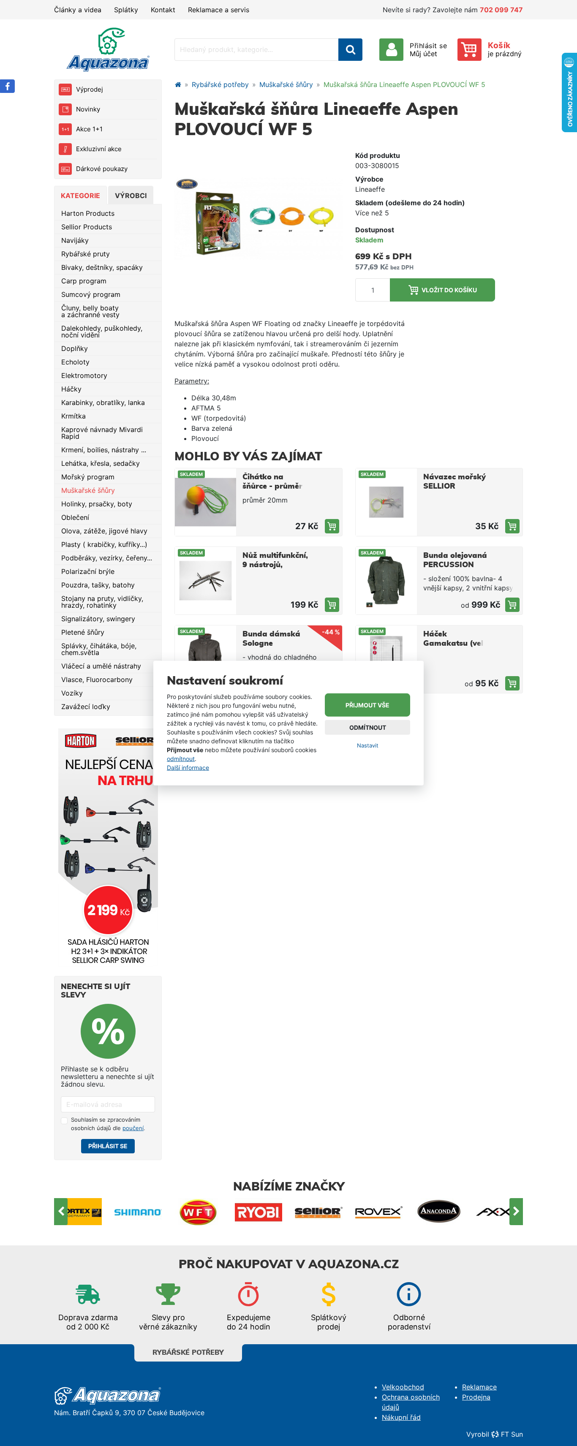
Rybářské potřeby (220, 84)
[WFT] (138, 1211)
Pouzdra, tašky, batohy (98, 585)
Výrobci (131, 195)
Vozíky (72, 693)
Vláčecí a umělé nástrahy (101, 666)
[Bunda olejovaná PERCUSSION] (512, 605)
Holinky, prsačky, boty (96, 504)
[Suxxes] (499, 1211)
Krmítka (73, 416)
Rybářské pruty (85, 254)
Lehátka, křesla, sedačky (100, 463)
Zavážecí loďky (85, 706)
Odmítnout (367, 727)
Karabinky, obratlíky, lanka (103, 402)
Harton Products (87, 213)
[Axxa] (439, 1211)
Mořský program (87, 477)
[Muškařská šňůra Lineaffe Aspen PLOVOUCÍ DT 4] (258, 218)
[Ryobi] (199, 1211)
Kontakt (163, 9)
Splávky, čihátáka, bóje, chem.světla (98, 649)
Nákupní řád (401, 1417)
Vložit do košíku (449, 290)
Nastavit (367, 745)
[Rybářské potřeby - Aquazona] (177, 84)
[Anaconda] (379, 1211)
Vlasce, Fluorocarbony (97, 679)
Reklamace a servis (218, 9)
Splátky (126, 9)
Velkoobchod (403, 1387)
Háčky (71, 389)
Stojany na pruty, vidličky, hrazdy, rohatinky (102, 601)
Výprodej (89, 89)
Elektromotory (84, 375)
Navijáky (75, 240)
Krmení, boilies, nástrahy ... (103, 450)
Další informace (188, 767)
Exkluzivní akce (99, 149)
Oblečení (75, 517)
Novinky (88, 109)
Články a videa (77, 9)
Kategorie (80, 195)
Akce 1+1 (89, 129)
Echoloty (75, 362)
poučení (133, 1128)
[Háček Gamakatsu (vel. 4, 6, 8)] (512, 683)
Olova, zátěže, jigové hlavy (104, 531)
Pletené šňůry (82, 632)
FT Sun (512, 1434)
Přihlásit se (108, 1146)
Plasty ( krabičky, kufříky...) (104, 544)
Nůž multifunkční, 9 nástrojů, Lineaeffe (275, 565)
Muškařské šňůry (88, 490)
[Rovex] (319, 1211)
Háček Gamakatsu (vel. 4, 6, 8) (454, 644)
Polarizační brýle (87, 571)
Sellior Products (86, 227)
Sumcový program (90, 294)
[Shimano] (78, 1211)
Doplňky (74, 348)
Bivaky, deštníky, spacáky (102, 267)
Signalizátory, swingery (98, 618)
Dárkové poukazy (102, 169)
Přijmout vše (367, 705)
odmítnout (181, 758)
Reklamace (479, 1387)
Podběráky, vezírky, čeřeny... (106, 558)
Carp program (83, 281)
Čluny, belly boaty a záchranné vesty (90, 311)
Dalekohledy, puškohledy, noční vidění (101, 331)
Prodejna (476, 1397)
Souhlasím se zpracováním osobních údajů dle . (108, 1123)
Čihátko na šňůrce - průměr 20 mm (272, 486)
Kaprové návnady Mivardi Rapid (102, 432)
